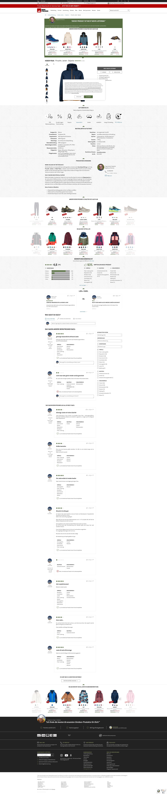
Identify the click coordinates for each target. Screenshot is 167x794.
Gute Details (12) (88, 278)
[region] (84, 89)
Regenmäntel (63, 782)
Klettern (72, 10)
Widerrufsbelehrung (88, 767)
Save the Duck (110, 786)
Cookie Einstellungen (88, 765)
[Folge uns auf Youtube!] (67, 755)
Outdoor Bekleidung (52, 15)
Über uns (109, 753)
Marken (94, 10)
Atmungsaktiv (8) (88, 282)
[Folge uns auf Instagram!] (62, 755)
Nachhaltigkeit (110, 767)
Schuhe (59, 10)
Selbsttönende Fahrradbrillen (89, 787)
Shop (38, 1)
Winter (80, 10)
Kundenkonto (110, 755)
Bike (76, 10)
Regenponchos (64, 784)
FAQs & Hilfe (86, 757)
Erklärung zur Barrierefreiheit (113, 765)
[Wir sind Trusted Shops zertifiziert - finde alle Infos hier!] (110, 727)
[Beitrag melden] (74, 295)
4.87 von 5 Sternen (116, 3)
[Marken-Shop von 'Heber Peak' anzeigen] (47, 65)
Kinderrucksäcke (87, 785)
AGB (84, 764)
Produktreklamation (88, 762)
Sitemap (53, 789)
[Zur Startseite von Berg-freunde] (43, 10)
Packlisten (40, 785)
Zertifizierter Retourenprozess (109, 735)
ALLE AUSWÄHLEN (88, 96)
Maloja (108, 784)
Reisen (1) (112, 282)
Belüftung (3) (102, 368)
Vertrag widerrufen (88, 769)
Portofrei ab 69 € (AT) (44, 3)
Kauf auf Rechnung (103, 78)
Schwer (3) (99, 273)
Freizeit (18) (113, 271)
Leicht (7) (101, 366)
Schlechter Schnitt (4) (102, 271)
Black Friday (40, 787)
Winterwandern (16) (114, 274)
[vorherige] (47, 41)
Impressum (109, 762)
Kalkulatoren (40, 782)
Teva (108, 781)
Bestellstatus (86, 755)
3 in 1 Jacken (63, 781)
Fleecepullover (64, 787)
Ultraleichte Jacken (64, 786)
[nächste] (119, 41)
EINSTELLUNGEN (78, 96)
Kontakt (85, 759)
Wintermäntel (63, 785)
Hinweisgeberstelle (111, 764)
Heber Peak (49, 61)
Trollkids (108, 787)
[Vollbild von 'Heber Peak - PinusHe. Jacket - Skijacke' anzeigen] (54, 64)
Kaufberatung (40, 784)
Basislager (43, 1)
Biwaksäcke (86, 786)
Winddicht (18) (87, 274)
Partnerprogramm (110, 760)
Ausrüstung (66, 10)
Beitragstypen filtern (102, 332)
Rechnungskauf (66, 3)
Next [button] (120, 116)
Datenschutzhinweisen (75, 93)
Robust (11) (87, 280)
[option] (49, 118)
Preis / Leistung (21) (88, 271)
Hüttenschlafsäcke (88, 781)
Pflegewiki (109, 769)
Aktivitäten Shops (41, 781)
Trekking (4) (113, 278)
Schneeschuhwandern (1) (116, 280)
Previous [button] (46, 116)
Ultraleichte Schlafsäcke (88, 784)
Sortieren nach (101, 338)
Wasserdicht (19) (88, 273)
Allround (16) (113, 273)
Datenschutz (89, 764)
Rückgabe (86, 760)
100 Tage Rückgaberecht (91, 3)
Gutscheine (109, 759)
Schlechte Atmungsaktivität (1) (103, 275)
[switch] (163, 792)
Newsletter (109, 757)
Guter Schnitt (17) (88, 276)
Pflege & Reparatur (41, 786)
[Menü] (166, 789)
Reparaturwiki (115, 769)
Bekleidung (53, 10)
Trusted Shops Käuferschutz (105, 80)
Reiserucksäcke (87, 782)
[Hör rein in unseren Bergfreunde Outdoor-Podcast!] (72, 755)
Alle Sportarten (87, 10)
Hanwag (108, 785)
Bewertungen (102, 344)
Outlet (98, 10)
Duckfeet (109, 782)
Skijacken (67, 15)
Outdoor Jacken (60, 15)
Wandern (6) (113, 276)
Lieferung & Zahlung (88, 753)
